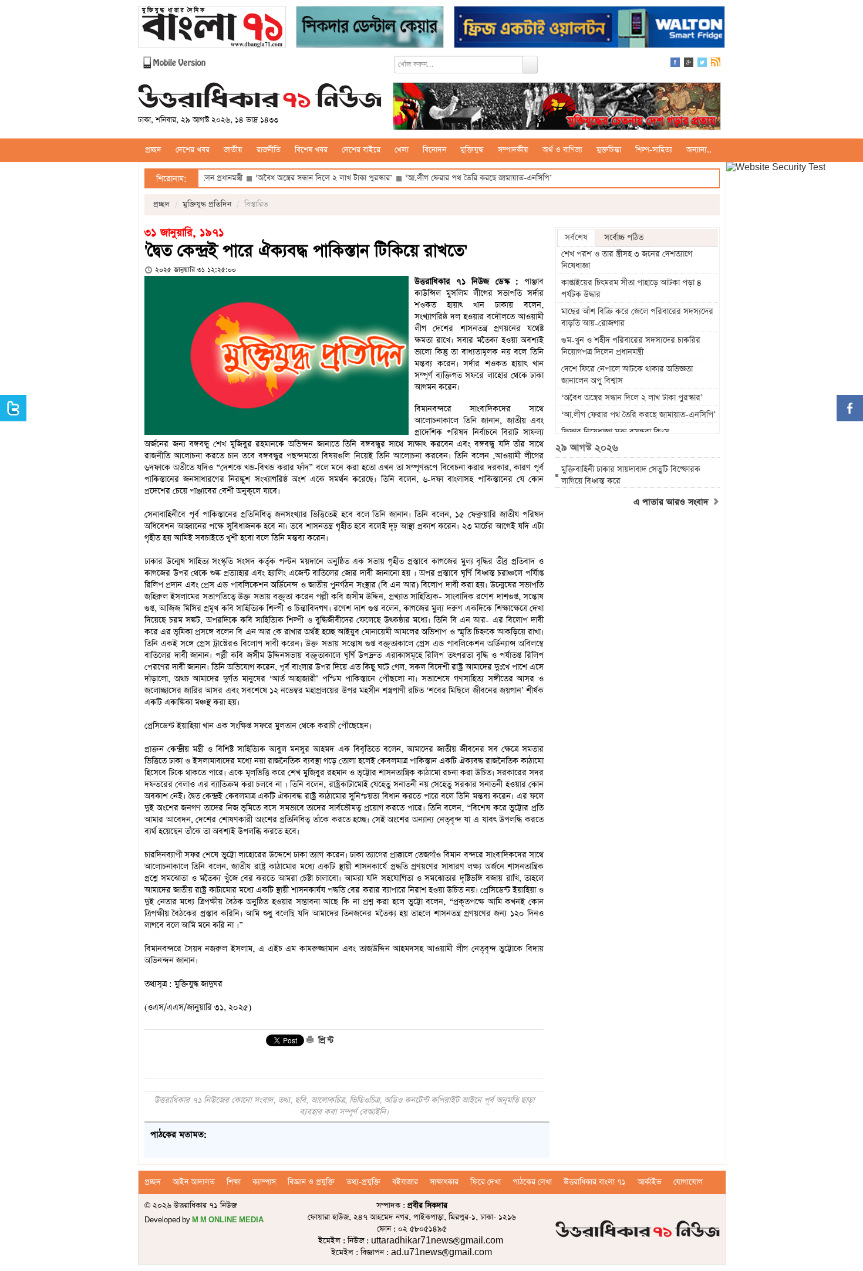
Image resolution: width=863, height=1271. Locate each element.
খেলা (402, 150)
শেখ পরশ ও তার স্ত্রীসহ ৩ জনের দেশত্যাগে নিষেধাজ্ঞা (626, 260)
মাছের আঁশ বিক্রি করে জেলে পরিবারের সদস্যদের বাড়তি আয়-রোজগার (637, 317)
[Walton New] (589, 28)
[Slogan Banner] (556, 107)
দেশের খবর (193, 150)
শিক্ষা (234, 1182)
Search (530, 64)
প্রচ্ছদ (153, 150)
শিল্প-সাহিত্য (653, 150)
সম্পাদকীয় (513, 150)
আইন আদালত (194, 1182)
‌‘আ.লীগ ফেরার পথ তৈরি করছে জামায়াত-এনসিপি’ (443, 178)
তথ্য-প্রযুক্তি (363, 1182)
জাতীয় (233, 150)
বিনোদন (434, 150)
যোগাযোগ (688, 1182)
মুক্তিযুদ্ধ (472, 150)
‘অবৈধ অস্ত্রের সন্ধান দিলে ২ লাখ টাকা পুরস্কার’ (288, 178)
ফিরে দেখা (485, 1182)
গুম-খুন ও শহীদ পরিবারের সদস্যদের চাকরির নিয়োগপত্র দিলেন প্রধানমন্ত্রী (630, 346)
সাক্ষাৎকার (444, 1182)
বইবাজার (405, 1182)
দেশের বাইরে (361, 150)
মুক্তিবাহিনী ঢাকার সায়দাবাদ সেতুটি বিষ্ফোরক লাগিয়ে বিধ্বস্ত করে (630, 475)
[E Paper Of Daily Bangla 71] (212, 28)
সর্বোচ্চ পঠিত (623, 238)
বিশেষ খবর (311, 150)
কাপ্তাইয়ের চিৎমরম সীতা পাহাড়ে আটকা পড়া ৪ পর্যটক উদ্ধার (631, 288)
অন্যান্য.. (699, 150)
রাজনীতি (269, 150)
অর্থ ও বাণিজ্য (562, 150)
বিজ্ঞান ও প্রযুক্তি (311, 1182)
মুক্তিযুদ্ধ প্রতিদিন (207, 204)
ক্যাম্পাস (264, 1182)
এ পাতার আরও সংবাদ (672, 502)
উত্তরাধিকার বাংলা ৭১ (595, 1182)
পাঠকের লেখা (532, 1182)
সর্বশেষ (576, 238)
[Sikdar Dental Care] (369, 28)
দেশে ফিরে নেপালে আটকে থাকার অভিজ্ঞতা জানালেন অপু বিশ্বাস (627, 375)
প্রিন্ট (324, 1040)
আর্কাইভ (650, 1182)
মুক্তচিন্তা (608, 150)
